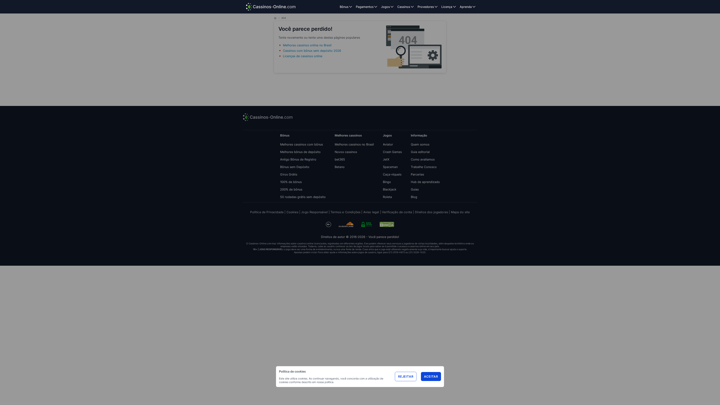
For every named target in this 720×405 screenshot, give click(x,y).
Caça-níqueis (392, 174)
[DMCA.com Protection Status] (387, 224)
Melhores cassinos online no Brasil (307, 45)
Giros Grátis (288, 174)
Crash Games (392, 152)
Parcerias (417, 174)
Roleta (387, 197)
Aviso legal (371, 212)
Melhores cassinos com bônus (301, 144)
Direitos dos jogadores (431, 212)
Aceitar (431, 376)
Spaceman (390, 167)
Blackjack (389, 189)
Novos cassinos (346, 152)
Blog (414, 197)
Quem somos (420, 144)
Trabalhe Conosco (424, 167)
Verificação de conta (397, 212)
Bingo (387, 182)
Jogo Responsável (314, 212)
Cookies (292, 212)
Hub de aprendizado (425, 182)
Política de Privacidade (267, 212)
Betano (340, 167)
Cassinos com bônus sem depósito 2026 (312, 50)
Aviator (388, 144)
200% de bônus (291, 189)
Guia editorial (420, 152)
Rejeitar (405, 376)
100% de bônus (291, 182)
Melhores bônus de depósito (300, 152)
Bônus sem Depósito (294, 167)
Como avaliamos (423, 159)
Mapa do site (460, 212)
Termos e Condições (345, 212)
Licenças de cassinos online (302, 56)
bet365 (340, 159)
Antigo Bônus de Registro (298, 159)
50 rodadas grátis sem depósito (303, 197)
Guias (415, 189)
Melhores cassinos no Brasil (354, 144)
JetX (386, 159)
